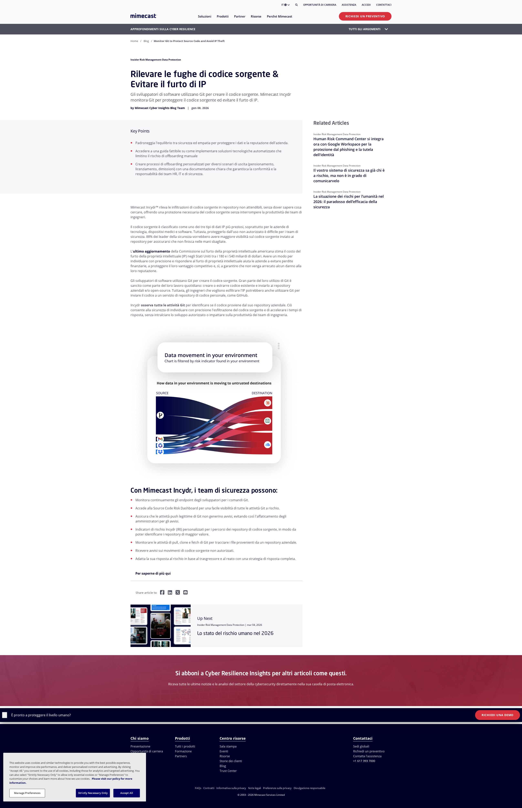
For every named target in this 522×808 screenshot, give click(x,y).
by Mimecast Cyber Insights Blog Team (157, 108)
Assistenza (349, 5)
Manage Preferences (27, 793)
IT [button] (282, 5)
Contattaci (384, 5)
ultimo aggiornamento (151, 251)
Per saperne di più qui (153, 573)
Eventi (224, 751)
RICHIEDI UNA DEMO (497, 715)
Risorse (225, 756)
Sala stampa (228, 746)
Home (134, 41)
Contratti (208, 788)
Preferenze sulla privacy (277, 788)
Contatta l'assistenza (367, 756)
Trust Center (228, 771)
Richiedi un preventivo (365, 16)
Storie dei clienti (231, 761)
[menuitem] (204, 19)
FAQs (198, 788)
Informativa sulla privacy (231, 788)
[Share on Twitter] (178, 593)
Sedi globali (361, 746)
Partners (181, 756)
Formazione (183, 751)
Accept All (126, 793)
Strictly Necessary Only (93, 793)
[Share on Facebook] (162, 593)
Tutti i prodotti (185, 746)
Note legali (254, 788)
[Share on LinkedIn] (170, 593)
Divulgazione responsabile (309, 788)
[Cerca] (296, 4)
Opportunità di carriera (319, 5)
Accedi (366, 5)
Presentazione (140, 746)
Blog (146, 41)
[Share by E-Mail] (185, 593)
